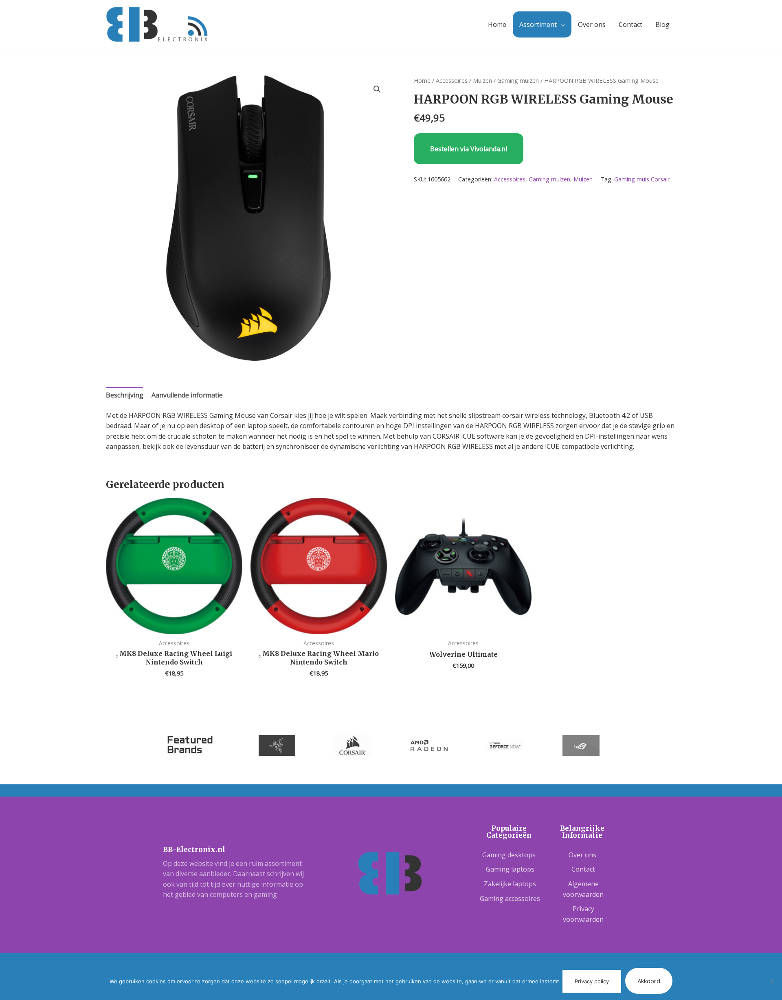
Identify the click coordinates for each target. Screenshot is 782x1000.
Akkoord (648, 981)
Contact (630, 24)
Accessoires (452, 80)
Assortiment (538, 24)
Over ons (592, 24)
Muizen (482, 80)
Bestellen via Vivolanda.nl (468, 148)
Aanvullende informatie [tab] (187, 395)
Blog (662, 24)
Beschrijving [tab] (124, 395)
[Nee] (772, 981)
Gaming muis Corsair (642, 179)
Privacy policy (592, 981)
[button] (377, 89)
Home (497, 24)
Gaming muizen (518, 80)
